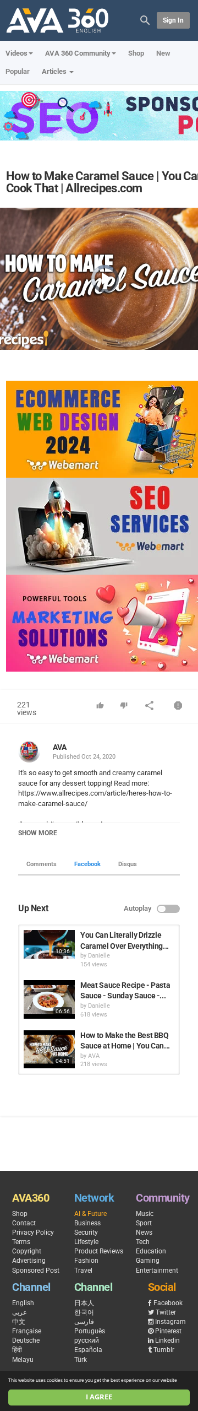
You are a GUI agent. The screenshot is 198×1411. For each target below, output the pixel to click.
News (144, 1232)
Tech (143, 1242)
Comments (41, 864)
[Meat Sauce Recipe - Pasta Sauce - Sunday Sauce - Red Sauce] (49, 999)
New (163, 53)
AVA (60, 747)
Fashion (86, 1260)
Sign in (173, 20)
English (23, 1303)
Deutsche (26, 1340)
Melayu (23, 1360)
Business (87, 1223)
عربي (19, 1312)
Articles (55, 71)
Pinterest (168, 1331)
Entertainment (157, 1270)
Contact (24, 1223)
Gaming (148, 1260)
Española (88, 1350)
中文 (18, 1322)
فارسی (84, 1322)
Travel (83, 1270)
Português (89, 1331)
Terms (21, 1242)
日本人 (84, 1303)
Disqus (127, 864)
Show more (37, 833)
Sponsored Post (35, 1270)
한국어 (84, 1312)
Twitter (166, 1312)
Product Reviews (98, 1251)
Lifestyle (86, 1242)
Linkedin (167, 1340)
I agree (99, 1397)
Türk (80, 1360)
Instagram (170, 1322)
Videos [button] (17, 53)
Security (86, 1232)
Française (26, 1331)
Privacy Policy (33, 1232)
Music (144, 1214)
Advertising (29, 1260)
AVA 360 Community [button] (78, 53)
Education (151, 1251)
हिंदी (17, 1350)
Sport (144, 1223)
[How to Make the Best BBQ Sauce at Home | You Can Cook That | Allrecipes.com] (49, 1049)
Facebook (87, 864)
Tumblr (163, 1350)
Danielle (99, 955)
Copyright (26, 1251)
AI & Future (90, 1214)
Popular (18, 71)
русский (86, 1340)
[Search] (145, 19)
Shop (136, 53)
